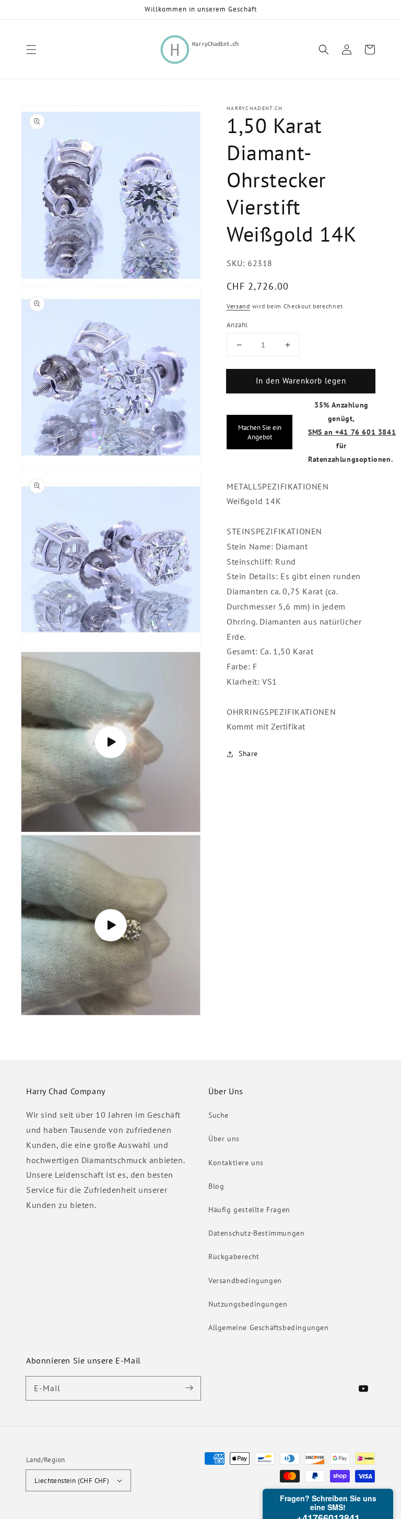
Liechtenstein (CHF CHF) (71, 1480)
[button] (31, 49)
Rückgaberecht (234, 1256)
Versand (238, 306)
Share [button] (248, 753)
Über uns (224, 1138)
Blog (216, 1186)
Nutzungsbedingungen (247, 1304)
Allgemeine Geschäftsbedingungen (268, 1327)
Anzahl (237, 324)
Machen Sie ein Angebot (259, 432)
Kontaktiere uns (236, 1162)
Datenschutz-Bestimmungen (256, 1233)
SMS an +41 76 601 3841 (352, 432)
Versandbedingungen (245, 1280)
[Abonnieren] (189, 1388)
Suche (218, 1115)
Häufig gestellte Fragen (249, 1209)
